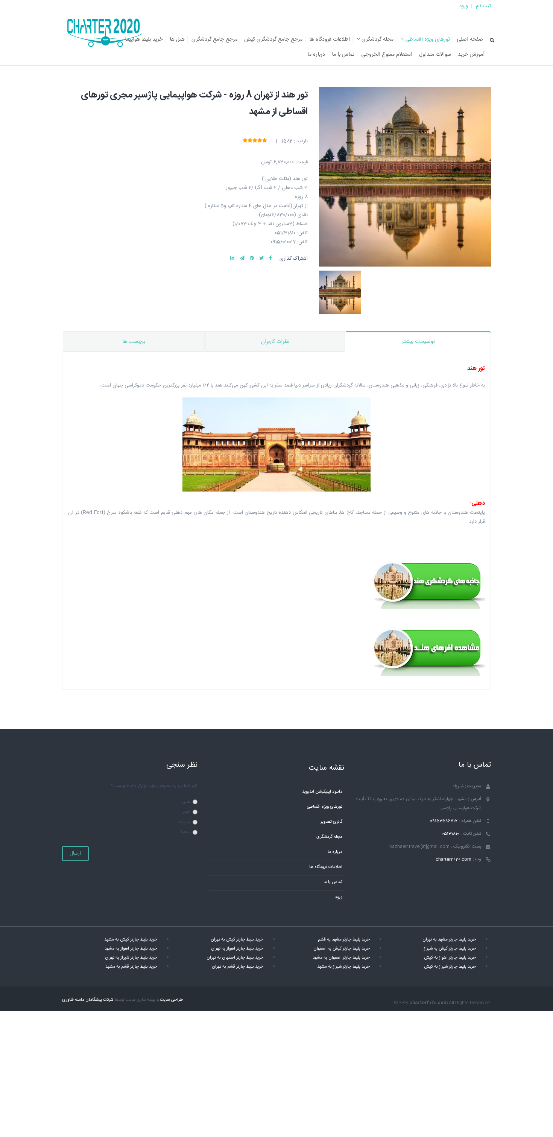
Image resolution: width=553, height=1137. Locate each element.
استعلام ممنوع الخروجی (386, 54)
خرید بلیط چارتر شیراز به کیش (450, 966)
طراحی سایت (171, 999)
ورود (463, 6)
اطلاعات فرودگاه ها (329, 39)
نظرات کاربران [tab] (275, 341)
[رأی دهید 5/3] (254, 141)
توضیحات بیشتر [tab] (418, 341)
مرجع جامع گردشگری (214, 39)
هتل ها (177, 39)
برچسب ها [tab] (134, 341)
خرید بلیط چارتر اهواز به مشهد (131, 948)
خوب (185, 812)
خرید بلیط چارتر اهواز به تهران (237, 948)
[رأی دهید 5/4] (250, 141)
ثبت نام (483, 6)
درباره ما (316, 54)
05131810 (450, 833)
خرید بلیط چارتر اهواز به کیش (450, 957)
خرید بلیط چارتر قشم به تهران (237, 966)
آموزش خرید (471, 54)
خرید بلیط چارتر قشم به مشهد (131, 966)
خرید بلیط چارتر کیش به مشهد (130, 939)
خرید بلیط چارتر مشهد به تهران (449, 939)
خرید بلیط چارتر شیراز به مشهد (343, 966)
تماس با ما (343, 54)
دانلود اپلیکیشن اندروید (322, 791)
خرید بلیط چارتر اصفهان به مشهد (341, 957)
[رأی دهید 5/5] (245, 141)
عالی (186, 801)
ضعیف (184, 832)
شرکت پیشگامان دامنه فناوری (87, 999)
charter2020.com (453, 859)
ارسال (75, 853)
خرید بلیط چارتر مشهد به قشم (344, 939)
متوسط (184, 822)
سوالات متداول (435, 54)
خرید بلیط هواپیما (144, 39)
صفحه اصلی (470, 39)
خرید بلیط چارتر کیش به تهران (237, 939)
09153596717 (443, 821)
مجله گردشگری (376, 39)
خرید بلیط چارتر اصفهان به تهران (235, 957)
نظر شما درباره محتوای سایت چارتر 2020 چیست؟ (154, 786)
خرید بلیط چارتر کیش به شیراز (450, 948)
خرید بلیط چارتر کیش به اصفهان (341, 948)
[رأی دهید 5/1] (264, 141)
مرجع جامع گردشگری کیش (273, 39)
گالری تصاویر (331, 821)
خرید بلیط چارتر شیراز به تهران (131, 957)
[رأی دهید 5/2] (259, 141)
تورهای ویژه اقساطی (427, 39)
